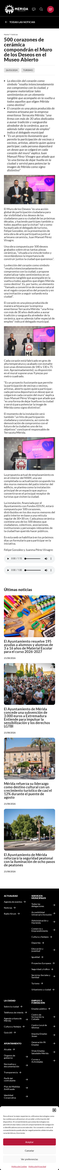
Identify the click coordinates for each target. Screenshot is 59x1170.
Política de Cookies (19, 1166)
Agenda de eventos (13, 902)
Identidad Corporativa (10, 1096)
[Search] (41, 9)
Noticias (14, 34)
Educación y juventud (37, 950)
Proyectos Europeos (41, 963)
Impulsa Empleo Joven (39, 1035)
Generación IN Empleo (38, 1043)
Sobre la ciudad (11, 1007)
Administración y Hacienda (39, 922)
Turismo (28, 70)
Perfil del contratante (9, 1079)
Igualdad (35, 957)
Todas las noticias (22, 21)
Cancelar (29, 1150)
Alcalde (7, 1049)
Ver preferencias (29, 1159)
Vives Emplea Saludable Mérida (39, 1052)
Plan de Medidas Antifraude (12, 1087)
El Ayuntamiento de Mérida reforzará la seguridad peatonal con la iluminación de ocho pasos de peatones (29, 860)
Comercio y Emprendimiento (39, 930)
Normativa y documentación (11, 1065)
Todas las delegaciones (37, 905)
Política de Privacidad (37, 1166)
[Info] (33, 9)
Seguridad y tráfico (40, 969)
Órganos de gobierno (9, 1056)
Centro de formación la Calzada (37, 1017)
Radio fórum (10, 914)
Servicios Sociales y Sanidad (40, 976)
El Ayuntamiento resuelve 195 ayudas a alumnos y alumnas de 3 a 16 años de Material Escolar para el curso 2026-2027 (28, 646)
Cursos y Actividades (37, 1060)
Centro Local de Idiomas (39, 1026)
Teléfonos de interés (13, 1012)
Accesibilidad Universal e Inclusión (41, 913)
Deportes (36, 943)
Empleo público (39, 1009)
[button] (54, 1110)
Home (6, 34)
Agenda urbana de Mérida (13, 1019)
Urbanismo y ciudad (41, 989)
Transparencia (11, 1072)
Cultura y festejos (12, 1027)
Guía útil (8, 1032)
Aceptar (29, 1142)
